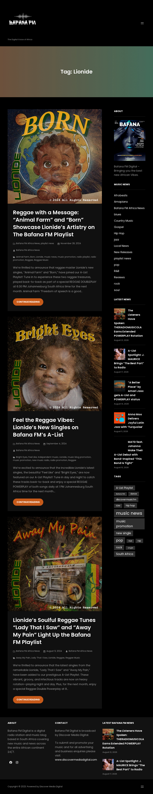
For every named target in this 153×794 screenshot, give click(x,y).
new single (123, 533)
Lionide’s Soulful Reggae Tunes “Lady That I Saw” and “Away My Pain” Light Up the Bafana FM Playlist (54, 631)
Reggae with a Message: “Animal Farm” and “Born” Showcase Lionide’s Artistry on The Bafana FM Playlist (54, 223)
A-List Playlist (124, 488)
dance (133, 493)
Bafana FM (120, 494)
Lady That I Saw (39, 657)
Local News (121, 246)
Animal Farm (22, 256)
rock (117, 283)
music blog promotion (79, 457)
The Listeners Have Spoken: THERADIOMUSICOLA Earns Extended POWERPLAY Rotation (123, 739)
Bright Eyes (21, 457)
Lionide (39, 256)
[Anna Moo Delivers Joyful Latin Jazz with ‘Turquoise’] (119, 418)
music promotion (67, 256)
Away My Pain (23, 657)
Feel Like (32, 457)
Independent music (48, 457)
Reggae (29, 259)
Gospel (119, 227)
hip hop (130, 505)
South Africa (124, 554)
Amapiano (121, 202)
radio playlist (83, 256)
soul (117, 290)
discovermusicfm (126, 499)
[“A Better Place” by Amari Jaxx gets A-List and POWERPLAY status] (119, 386)
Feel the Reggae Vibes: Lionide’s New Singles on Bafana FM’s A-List (45, 427)
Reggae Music (41, 259)
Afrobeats (120, 195)
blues (117, 214)
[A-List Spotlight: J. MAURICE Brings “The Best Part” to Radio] (119, 354)
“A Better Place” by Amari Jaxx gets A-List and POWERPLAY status (129, 391)
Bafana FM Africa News (28, 243)
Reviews (119, 277)
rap (139, 540)
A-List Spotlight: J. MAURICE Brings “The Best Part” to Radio (129, 359)
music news (50, 256)
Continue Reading (28, 301)
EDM (118, 505)
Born (32, 256)
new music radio (40, 460)
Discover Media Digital (51, 786)
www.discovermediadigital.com (76, 760)
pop (116, 265)
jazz (116, 239)
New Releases (123, 252)
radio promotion (58, 460)
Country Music (123, 221)
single (130, 548)
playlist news (47, 243)
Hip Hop (119, 233)
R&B (116, 271)
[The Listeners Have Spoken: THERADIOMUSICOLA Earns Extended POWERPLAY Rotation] (119, 314)
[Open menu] (142, 23)
